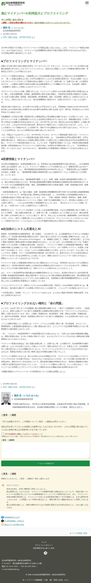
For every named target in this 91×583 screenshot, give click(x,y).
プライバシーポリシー (44, 545)
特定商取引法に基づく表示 (44, 548)
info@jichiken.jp (13, 569)
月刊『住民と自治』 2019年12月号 (17, 37)
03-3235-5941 (12, 566)
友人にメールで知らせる (14, 524)
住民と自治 (58, 580)
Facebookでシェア (12, 517)
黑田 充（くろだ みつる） (27, 395)
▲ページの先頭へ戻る (78, 533)
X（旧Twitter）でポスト (14, 521)
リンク (44, 542)
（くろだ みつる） (14, 27)
